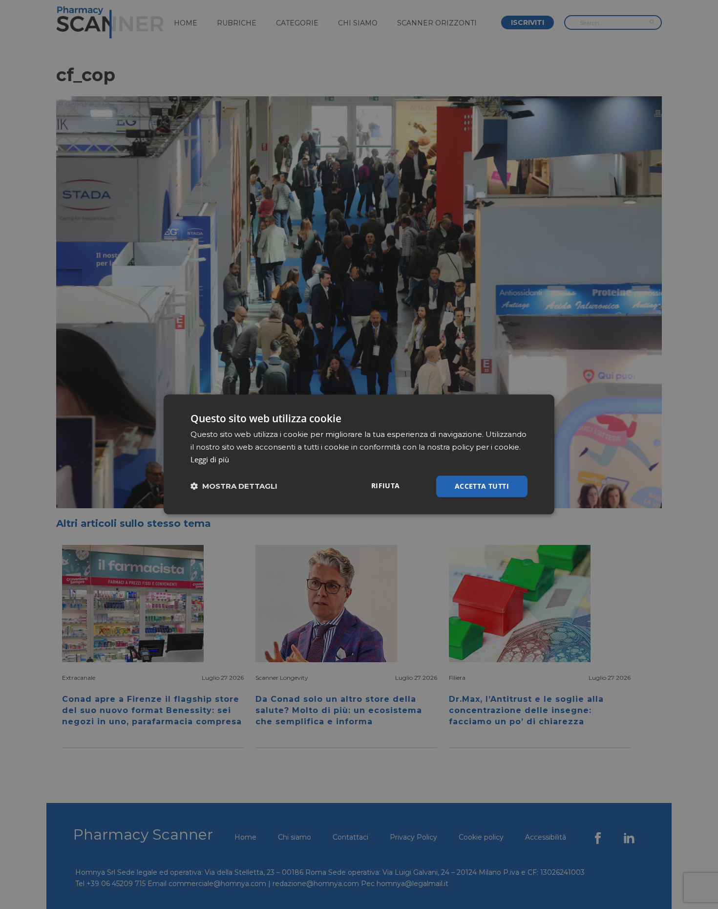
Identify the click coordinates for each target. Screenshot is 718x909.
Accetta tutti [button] (482, 486)
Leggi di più (209, 459)
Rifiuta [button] (385, 485)
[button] (233, 486)
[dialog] (359, 454)
